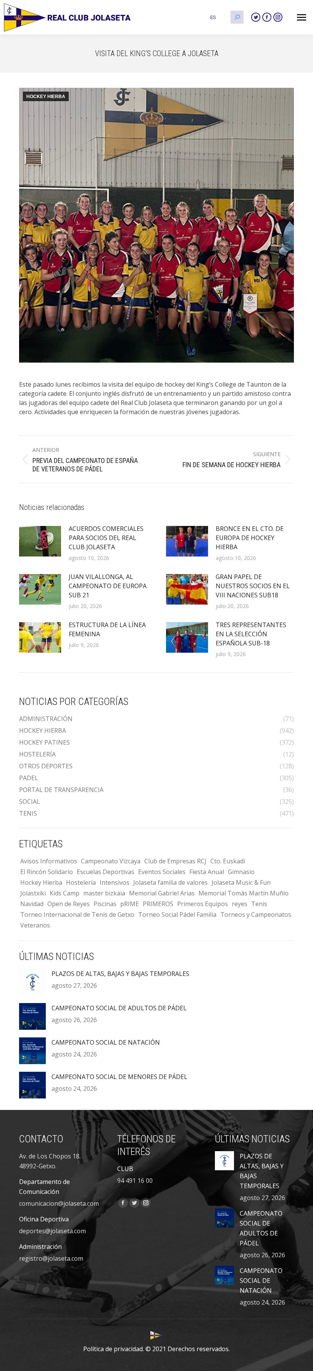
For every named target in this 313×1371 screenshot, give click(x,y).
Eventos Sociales (162, 872)
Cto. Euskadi (227, 861)
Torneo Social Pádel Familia (177, 914)
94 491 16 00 (135, 1180)
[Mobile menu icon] (301, 17)
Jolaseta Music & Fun (241, 882)
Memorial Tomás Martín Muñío (243, 893)
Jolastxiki (33, 893)
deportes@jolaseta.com (52, 1231)
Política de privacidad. (113, 1349)
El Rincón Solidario (46, 872)
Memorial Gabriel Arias (162, 893)
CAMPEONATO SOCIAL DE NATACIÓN (106, 1042)
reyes (239, 904)
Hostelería (81, 882)
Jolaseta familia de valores (170, 882)
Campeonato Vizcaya (110, 861)
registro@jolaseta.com (51, 1258)
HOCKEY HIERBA (45, 96)
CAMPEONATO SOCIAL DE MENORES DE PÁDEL (119, 1077)
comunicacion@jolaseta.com (59, 1203)
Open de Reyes (68, 904)
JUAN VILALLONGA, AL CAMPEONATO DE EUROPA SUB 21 (108, 586)
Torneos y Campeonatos (255, 914)
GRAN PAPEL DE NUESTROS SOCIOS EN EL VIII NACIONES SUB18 (253, 586)
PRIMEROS (158, 904)
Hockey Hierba (41, 882)
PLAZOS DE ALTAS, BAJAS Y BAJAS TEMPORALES (120, 973)
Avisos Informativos (48, 861)
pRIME (129, 904)
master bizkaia (104, 893)
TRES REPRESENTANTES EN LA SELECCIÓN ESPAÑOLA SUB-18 (251, 634)
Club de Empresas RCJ (175, 861)
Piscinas (105, 904)
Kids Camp (64, 893)
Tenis (259, 904)
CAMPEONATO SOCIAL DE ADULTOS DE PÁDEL (119, 1008)
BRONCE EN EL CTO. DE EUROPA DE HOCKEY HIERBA (250, 537)
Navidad (32, 904)
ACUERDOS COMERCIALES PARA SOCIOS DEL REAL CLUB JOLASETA (106, 537)
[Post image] (40, 541)
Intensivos (114, 882)
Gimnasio (241, 872)
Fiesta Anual (206, 872)
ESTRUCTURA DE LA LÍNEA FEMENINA (107, 629)
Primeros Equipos (202, 904)
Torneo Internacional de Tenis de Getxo (77, 914)
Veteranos (35, 925)
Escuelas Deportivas (105, 872)
